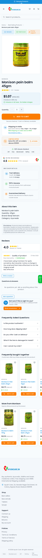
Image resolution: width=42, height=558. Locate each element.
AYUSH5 (34, 141)
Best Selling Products (15, 25)
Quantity (5, 110)
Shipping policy (7, 541)
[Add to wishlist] (15, 362)
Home (4, 25)
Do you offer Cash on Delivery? (15, 335)
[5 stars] (9, 90)
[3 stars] (6, 90)
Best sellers (6, 496)
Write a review (7, 276)
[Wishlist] (30, 9)
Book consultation (11, 308)
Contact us (6, 514)
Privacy (4, 532)
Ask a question (8, 296)
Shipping (5, 517)
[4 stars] (8, 90)
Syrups (4, 505)
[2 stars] (4, 90)
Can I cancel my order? (13, 346)
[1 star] (2, 90)
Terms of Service (8, 538)
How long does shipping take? (15, 329)
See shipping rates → (15, 133)
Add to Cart (23, 116)
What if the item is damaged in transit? (18, 340)
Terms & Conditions (9, 535)
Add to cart (10, 394)
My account (6, 523)
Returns (4, 520)
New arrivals (6, 499)
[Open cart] (38, 9)
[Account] (34, 9)
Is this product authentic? (13, 323)
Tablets (4, 502)
